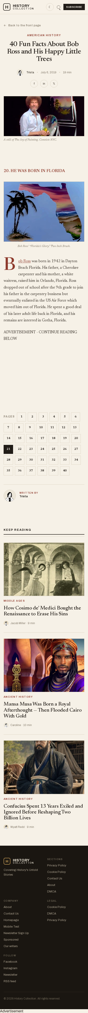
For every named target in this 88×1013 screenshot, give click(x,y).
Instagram (10, 968)
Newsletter (10, 974)
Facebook (10, 961)
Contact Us (54, 878)
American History (44, 35)
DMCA (51, 891)
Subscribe (74, 7)
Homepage (11, 920)
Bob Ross (24, 261)
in (44, 83)
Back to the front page (22, 25)
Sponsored (11, 939)
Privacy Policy (56, 865)
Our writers (11, 946)
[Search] (58, 7)
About (51, 885)
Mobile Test (11, 926)
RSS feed (10, 981)
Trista (30, 72)
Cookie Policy (56, 872)
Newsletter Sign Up (16, 933)
